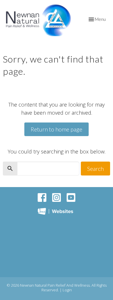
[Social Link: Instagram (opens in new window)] (56, 197)
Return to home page (56, 129)
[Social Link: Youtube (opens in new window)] (71, 197)
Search (95, 168)
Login (67, 289)
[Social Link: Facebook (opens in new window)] (42, 197)
